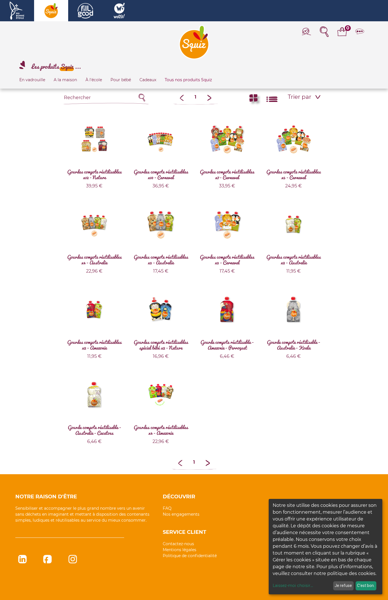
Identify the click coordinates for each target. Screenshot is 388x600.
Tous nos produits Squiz (188, 79)
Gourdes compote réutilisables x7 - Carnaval (227, 174)
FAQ (167, 508)
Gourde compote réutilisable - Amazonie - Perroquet (227, 345)
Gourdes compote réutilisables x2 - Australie (293, 259)
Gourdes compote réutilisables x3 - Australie (161, 259)
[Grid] (253, 99)
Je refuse (343, 585)
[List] (272, 99)
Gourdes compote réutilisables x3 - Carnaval (227, 259)
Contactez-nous (178, 543)
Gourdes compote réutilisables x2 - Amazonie (94, 345)
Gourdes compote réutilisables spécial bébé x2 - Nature (161, 345)
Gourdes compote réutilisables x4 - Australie (94, 259)
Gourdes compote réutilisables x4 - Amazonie (161, 430)
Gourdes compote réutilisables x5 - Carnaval (293, 174)
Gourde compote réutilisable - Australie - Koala (293, 345)
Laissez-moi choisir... (293, 585)
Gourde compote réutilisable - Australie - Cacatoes (94, 430)
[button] (304, 97)
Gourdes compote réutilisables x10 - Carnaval (161, 174)
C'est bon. (366, 585)
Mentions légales (179, 549)
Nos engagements (181, 514)
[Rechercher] (142, 97)
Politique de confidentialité (190, 555)
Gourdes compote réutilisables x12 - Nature (94, 174)
